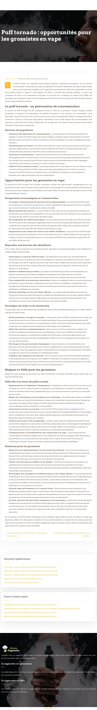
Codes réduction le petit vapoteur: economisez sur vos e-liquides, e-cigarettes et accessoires (41, 609)
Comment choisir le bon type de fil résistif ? (21, 583)
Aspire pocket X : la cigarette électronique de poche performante (30, 616)
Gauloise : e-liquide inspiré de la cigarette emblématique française (31, 575)
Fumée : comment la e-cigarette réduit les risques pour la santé (29, 612)
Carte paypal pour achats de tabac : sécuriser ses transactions (27, 534)
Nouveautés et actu (12, 79)
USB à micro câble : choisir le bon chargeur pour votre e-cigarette (30, 571)
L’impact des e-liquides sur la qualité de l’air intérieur (72, 534)
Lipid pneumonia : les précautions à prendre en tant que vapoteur (30, 605)
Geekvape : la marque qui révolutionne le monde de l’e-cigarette (30, 567)
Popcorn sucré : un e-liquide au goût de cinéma (23, 579)
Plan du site (48, 709)
